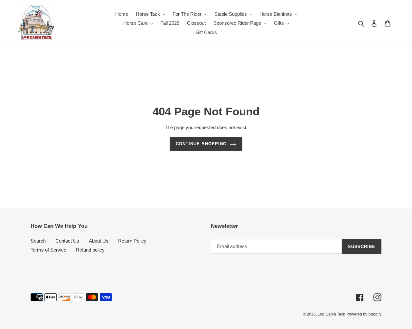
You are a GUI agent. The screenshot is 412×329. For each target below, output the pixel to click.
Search (38, 241)
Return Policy (132, 241)
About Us (98, 241)
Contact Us (67, 241)
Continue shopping (201, 143)
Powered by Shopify (363, 314)
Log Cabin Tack (331, 314)
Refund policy (90, 250)
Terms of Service (48, 250)
